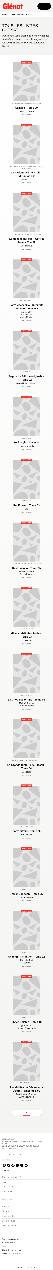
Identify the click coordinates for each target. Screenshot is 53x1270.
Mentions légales (8, 1243)
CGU (4, 1246)
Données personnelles (10, 1239)
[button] (33, 1113)
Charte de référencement (11, 1250)
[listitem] (4, 1165)
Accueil (5, 15)
